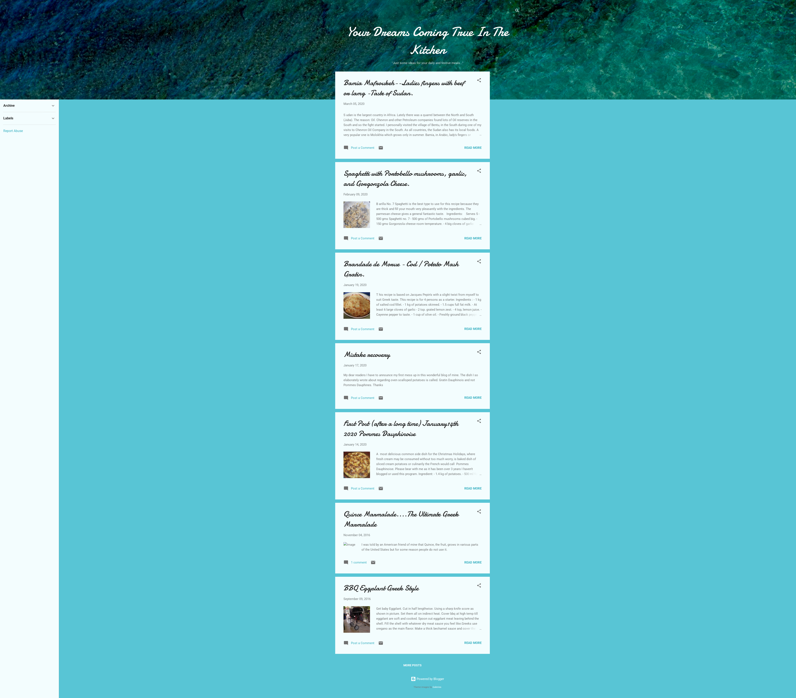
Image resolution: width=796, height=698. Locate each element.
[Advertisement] (506, 137)
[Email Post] (380, 149)
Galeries (437, 687)
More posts (412, 665)
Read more (473, 148)
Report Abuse (13, 131)
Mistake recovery (366, 354)
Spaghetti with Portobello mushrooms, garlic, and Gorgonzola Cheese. (405, 178)
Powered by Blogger (430, 679)
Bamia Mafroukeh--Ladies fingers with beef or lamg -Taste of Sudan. (403, 88)
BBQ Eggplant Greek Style (381, 588)
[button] (479, 81)
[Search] (517, 11)
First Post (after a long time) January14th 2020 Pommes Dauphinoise (400, 428)
